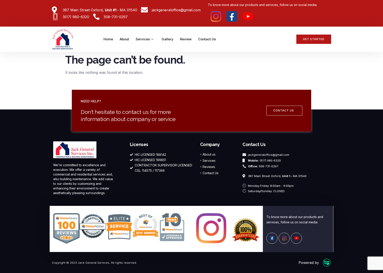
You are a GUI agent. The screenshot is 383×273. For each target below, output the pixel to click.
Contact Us (207, 39)
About (124, 39)
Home (108, 39)
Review (186, 39)
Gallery (167, 39)
